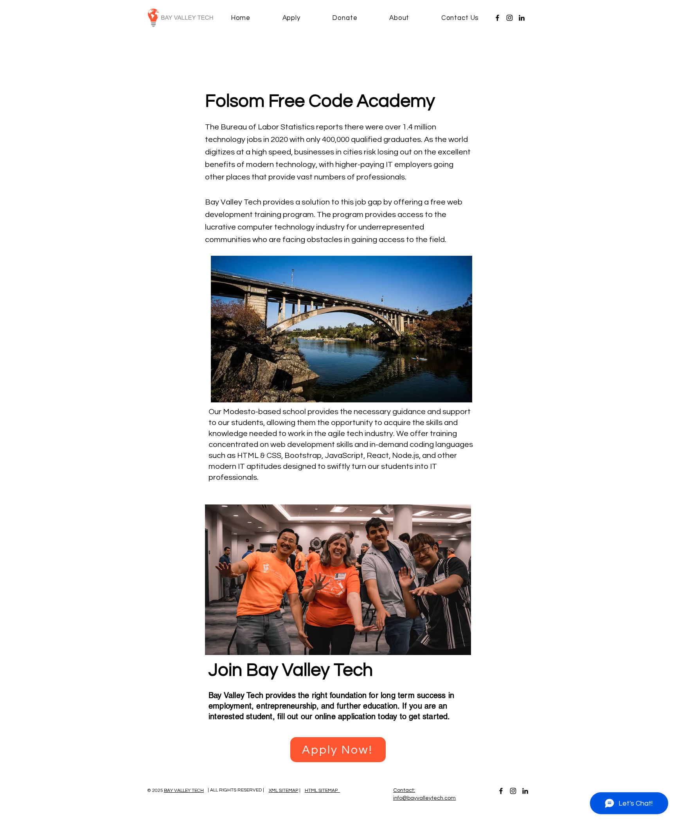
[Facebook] (497, 18)
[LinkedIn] (522, 18)
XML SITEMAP (283, 790)
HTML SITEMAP (322, 790)
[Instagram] (509, 18)
